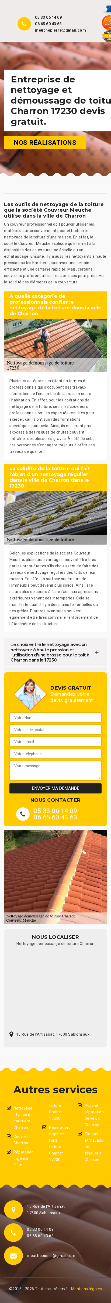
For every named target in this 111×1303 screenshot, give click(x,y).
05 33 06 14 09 (48, 17)
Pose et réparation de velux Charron (94, 1115)
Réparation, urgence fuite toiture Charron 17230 (59, 1143)
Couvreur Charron (21, 1139)
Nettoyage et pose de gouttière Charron (23, 1118)
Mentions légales (86, 1289)
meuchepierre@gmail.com (60, 30)
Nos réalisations (45, 142)
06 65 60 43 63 (48, 24)
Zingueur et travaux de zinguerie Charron (94, 1147)
